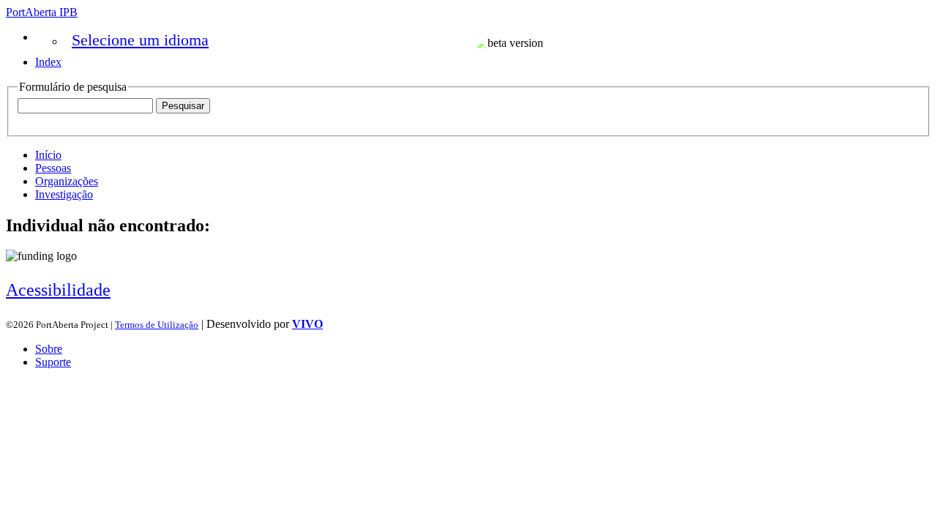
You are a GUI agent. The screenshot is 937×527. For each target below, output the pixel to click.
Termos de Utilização (156, 324)
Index (48, 62)
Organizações (66, 181)
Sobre (48, 349)
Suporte (53, 362)
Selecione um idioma (140, 40)
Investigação (64, 194)
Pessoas (53, 168)
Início (48, 155)
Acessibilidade (58, 289)
